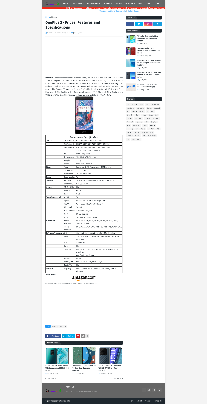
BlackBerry (130, 108)
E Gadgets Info (64, 401)
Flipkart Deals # (129, 11)
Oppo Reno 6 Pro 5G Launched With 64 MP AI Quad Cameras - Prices (149, 75)
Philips (145, 125)
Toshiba (136, 132)
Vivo (151, 132)
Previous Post (51, 378)
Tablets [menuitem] (118, 3)
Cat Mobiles (140, 108)
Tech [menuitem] (140, 3)
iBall (133, 139)
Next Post (117, 378)
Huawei (129, 115)
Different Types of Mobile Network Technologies (147, 86)
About (140, 401)
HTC (152, 112)
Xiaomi (137, 136)
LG (136, 118)
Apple (141, 105)
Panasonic (136, 125)
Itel (156, 115)
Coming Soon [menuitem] (92, 3)
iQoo (138, 139)
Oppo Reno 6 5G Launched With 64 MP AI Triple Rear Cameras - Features (149, 62)
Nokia (146, 122)
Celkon (149, 108)
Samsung (130, 129)
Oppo (128, 125)
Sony (137, 129)
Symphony (151, 129)
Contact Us (157, 401)
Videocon (144, 132)
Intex (151, 115)
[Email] (83, 336)
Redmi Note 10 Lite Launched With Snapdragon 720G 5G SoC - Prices (57, 368)
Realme (152, 125)
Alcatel (134, 105)
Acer (128, 105)
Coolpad (157, 108)
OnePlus (63, 326)
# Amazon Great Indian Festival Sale (108, 11)
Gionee (134, 112)
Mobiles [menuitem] (107, 3)
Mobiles (54, 17)
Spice (143, 129)
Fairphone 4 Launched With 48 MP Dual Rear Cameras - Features (84, 368)
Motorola (139, 122)
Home (47, 17)
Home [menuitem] (65, 3)
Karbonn (129, 118)
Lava (140, 118)
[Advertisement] (84, 56)
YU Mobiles (152, 136)
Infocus (144, 115)
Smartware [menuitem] (130, 3)
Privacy (147, 401)
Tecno (129, 132)
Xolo (144, 136)
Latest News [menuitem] (77, 3)
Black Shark (155, 105)
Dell (128, 112)
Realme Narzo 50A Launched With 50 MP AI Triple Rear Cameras (109, 368)
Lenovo (147, 118)
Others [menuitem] (149, 3)
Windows (130, 136)
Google (141, 112)
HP (147, 112)
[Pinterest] (78, 336)
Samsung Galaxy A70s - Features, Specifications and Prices (148, 50)
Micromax (155, 118)
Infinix (137, 115)
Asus (147, 105)
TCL (158, 129)
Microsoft (130, 122)
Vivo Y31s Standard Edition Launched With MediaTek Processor (147, 38)
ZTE (128, 139)
